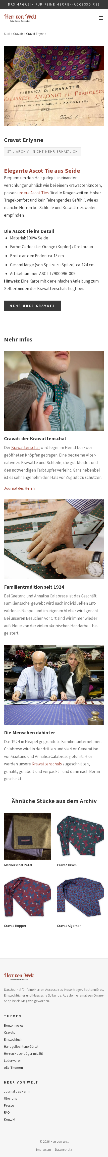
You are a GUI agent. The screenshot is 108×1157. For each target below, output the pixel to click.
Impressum (43, 1149)
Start (7, 34)
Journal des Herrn (17, 1091)
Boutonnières (13, 1025)
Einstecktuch (13, 1039)
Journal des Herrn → (21, 488)
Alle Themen (13, 1067)
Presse (9, 1105)
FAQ (7, 1112)
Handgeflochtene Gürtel (21, 1046)
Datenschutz (63, 1149)
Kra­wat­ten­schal (25, 447)
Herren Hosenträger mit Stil (23, 1053)
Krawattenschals (47, 764)
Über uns (10, 1098)
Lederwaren (12, 1060)
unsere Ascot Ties (33, 193)
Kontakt (9, 1119)
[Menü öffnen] (101, 18)
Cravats (18, 34)
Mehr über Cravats (32, 306)
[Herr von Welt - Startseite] (20, 18)
